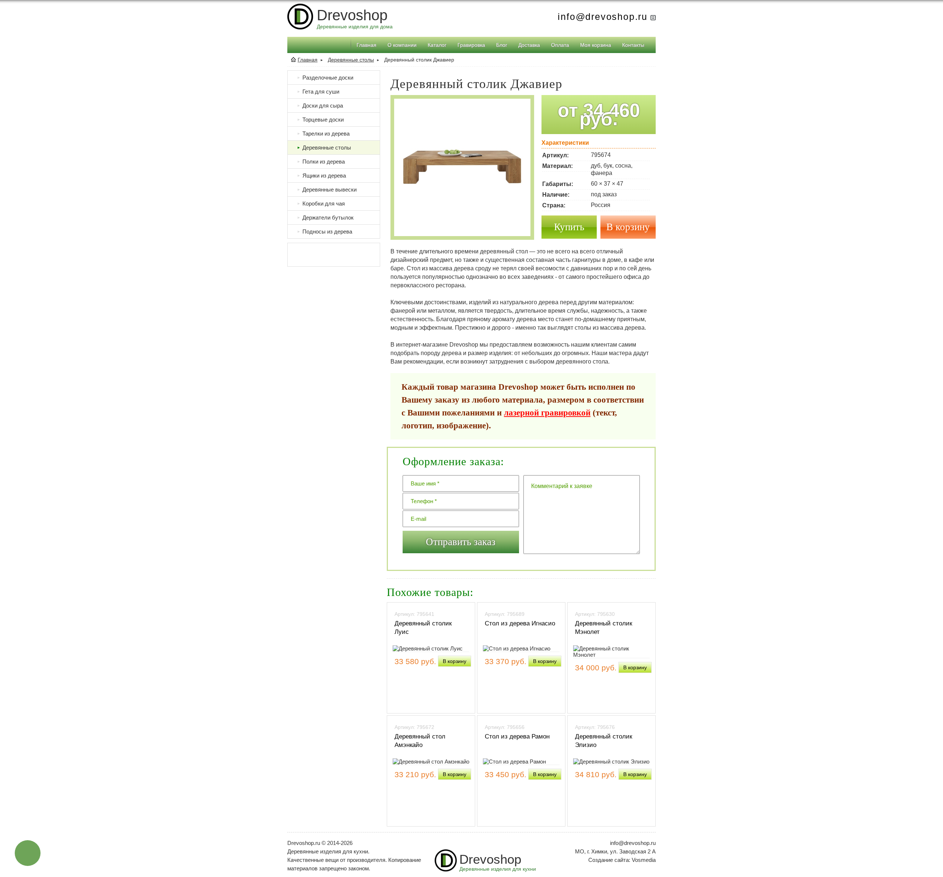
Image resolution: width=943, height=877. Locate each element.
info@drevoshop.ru (603, 16)
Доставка (529, 45)
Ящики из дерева (321, 175)
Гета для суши (318, 91)
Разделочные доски (325, 77)
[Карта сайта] (653, 16)
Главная (366, 45)
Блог (501, 45)
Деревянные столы (351, 60)
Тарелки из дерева (323, 133)
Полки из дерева (321, 161)
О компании (402, 45)
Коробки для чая (321, 203)
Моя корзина (595, 45)
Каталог (437, 45)
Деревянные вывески (327, 189)
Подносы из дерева (324, 231)
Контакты (633, 45)
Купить (569, 226)
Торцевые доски (320, 119)
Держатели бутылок (325, 217)
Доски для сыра (320, 105)
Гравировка (471, 45)
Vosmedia (644, 860)
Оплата (560, 45)
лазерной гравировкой (547, 412)
